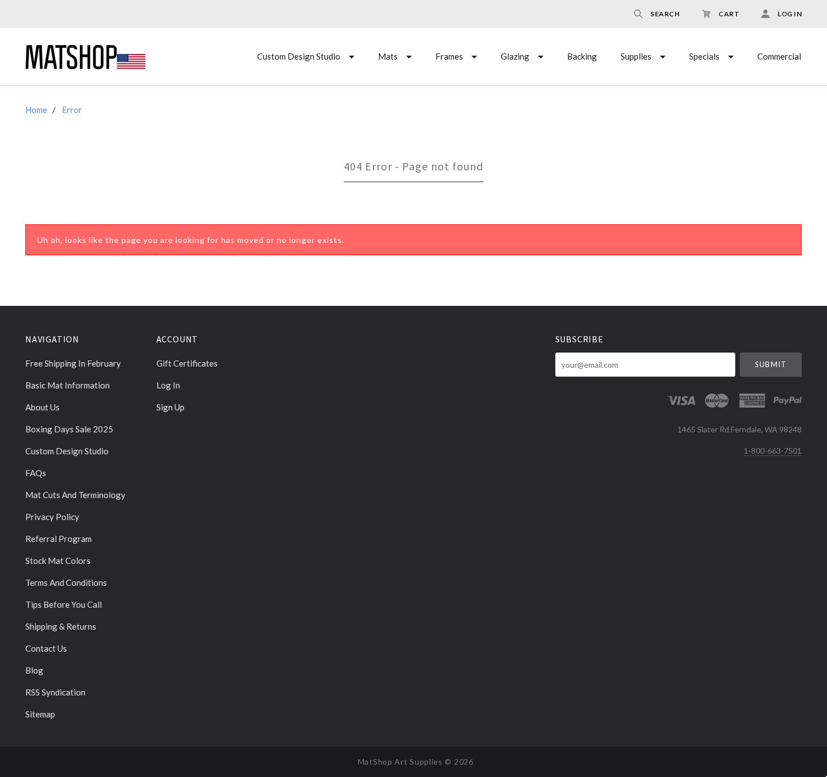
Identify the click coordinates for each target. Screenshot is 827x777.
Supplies (636, 56)
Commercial (779, 56)
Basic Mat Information (67, 385)
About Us (42, 407)
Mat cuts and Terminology (75, 495)
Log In (168, 385)
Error (72, 110)
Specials (704, 56)
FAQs (35, 473)
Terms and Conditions (66, 582)
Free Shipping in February (73, 363)
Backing (582, 56)
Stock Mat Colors (58, 560)
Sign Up (170, 407)
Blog (34, 670)
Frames (449, 56)
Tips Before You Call (63, 604)
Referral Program (58, 539)
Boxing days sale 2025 (69, 429)
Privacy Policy (52, 517)
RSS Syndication (55, 692)
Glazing (515, 56)
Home (36, 110)
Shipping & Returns (60, 626)
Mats (388, 56)
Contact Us (46, 648)
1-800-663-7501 (773, 450)
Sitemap (40, 714)
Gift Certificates (187, 363)
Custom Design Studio (298, 56)
